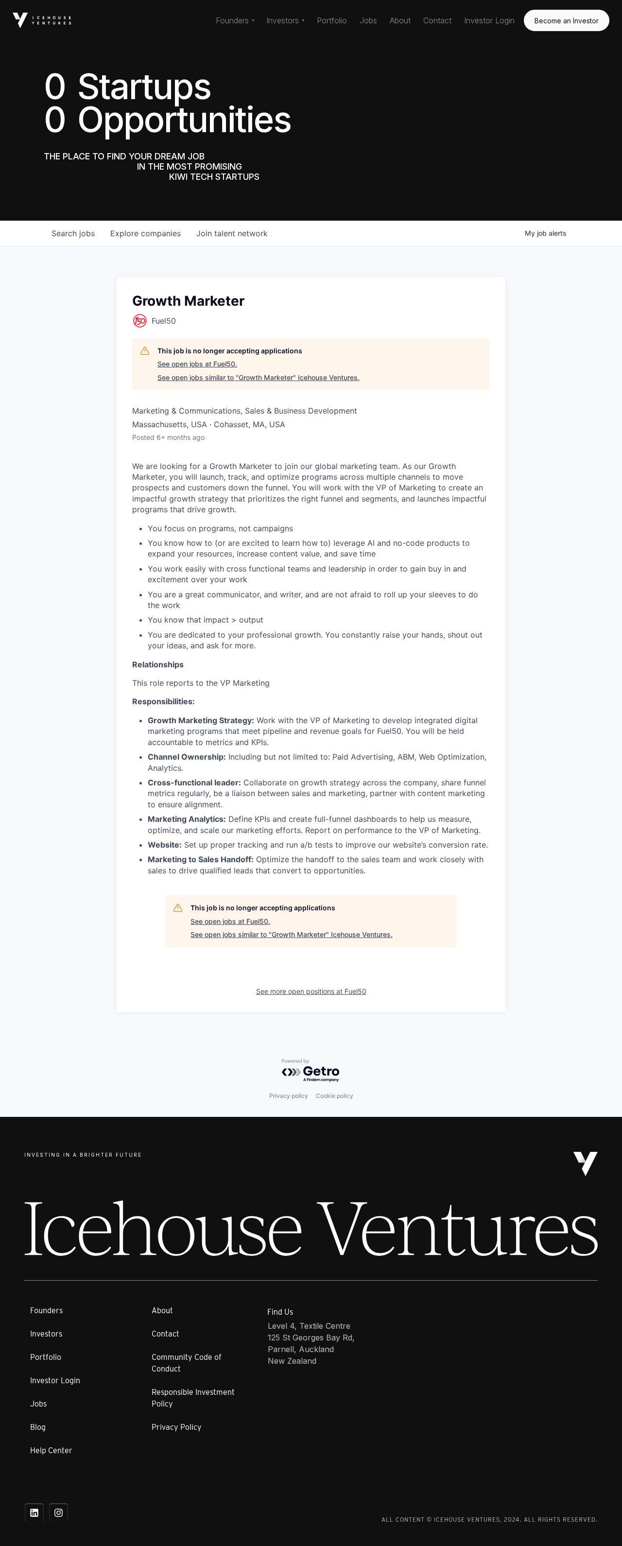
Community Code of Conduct (187, 1363)
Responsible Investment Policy (193, 1398)
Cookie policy (334, 1095)
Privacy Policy (177, 1427)
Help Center (51, 1450)
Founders (46, 1310)
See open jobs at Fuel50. (197, 364)
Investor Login (489, 20)
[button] (235, 20)
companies (145, 233)
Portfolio (332, 20)
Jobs (368, 20)
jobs (73, 233)
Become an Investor (567, 21)
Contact (437, 20)
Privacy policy (288, 1095)
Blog (38, 1427)
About (400, 20)
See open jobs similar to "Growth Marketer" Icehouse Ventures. (258, 377)
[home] (42, 20)
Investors (46, 1333)
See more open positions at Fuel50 (311, 991)
